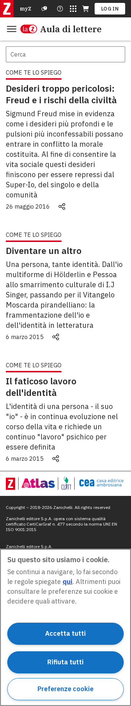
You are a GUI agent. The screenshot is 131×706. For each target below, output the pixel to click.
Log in (110, 8)
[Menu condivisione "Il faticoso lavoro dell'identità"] (55, 458)
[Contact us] (60, 8)
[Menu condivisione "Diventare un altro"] (55, 337)
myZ (25, 8)
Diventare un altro (44, 250)
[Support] (44, 8)
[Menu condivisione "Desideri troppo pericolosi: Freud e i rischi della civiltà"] (62, 206)
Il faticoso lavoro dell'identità (41, 386)
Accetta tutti (65, 633)
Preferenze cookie (65, 689)
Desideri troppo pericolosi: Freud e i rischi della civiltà (61, 94)
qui (67, 581)
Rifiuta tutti (65, 662)
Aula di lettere (71, 29)
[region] (65, 627)
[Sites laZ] (73, 9)
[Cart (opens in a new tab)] (85, 8)
